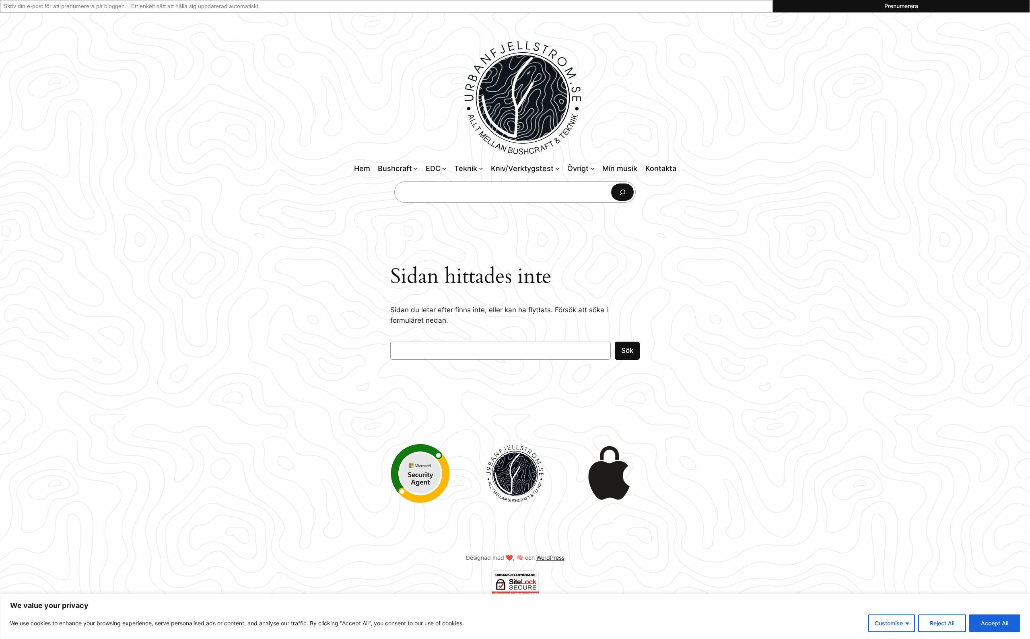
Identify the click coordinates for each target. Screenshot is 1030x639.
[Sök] (622, 192)
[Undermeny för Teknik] (481, 168)
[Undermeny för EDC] (444, 168)
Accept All (994, 623)
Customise (889, 623)
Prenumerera (901, 5)
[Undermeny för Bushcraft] (416, 168)
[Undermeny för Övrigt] (593, 168)
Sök (627, 350)
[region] (515, 616)
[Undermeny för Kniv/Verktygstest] (557, 168)
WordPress (550, 557)
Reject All (942, 623)
